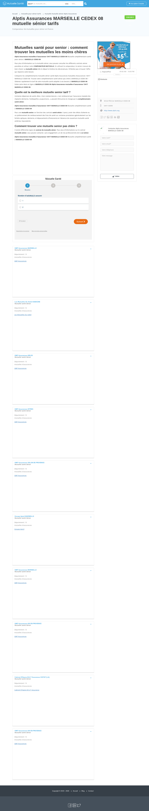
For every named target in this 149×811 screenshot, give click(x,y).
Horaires (117, 74)
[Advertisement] (53, 157)
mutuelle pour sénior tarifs (31, 14)
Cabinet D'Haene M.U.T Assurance (26, 690)
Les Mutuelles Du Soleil (22, 315)
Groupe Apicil (19, 529)
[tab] (53, 249)
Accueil (15, 14)
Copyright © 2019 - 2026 (60, 791)
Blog (83, 791)
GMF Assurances (20, 261)
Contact (91, 791)
